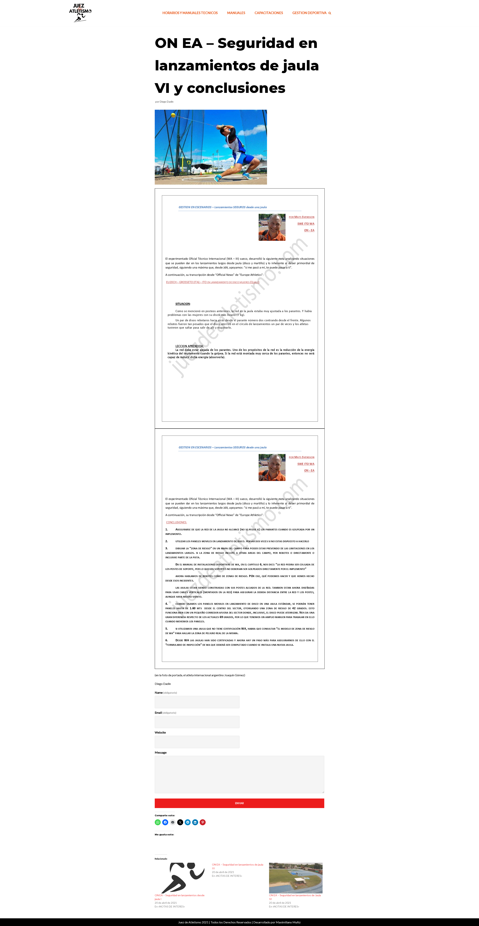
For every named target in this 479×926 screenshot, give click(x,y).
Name (166, 692)
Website (160, 732)
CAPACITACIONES (269, 13)
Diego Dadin (166, 101)
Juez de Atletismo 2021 (193, 922)
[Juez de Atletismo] (80, 13)
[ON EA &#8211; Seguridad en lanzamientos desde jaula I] (181, 878)
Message (161, 752)
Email (165, 712)
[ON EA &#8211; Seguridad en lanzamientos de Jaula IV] (296, 878)
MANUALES (236, 13)
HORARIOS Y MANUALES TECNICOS (190, 13)
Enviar (239, 803)
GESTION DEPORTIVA (309, 13)
